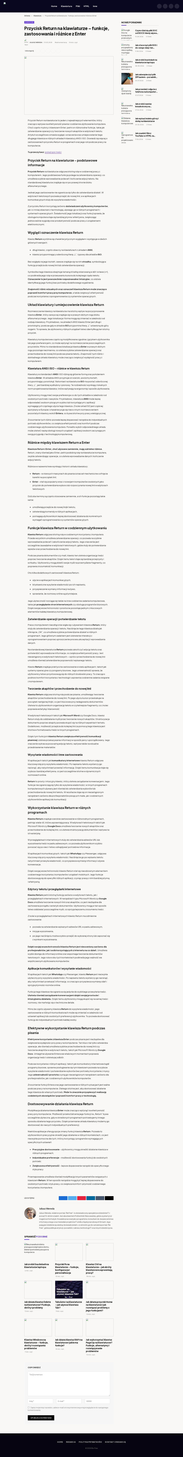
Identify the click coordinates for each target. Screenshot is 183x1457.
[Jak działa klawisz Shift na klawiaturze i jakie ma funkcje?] (69, 1327)
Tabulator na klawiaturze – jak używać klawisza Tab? (68, 1305)
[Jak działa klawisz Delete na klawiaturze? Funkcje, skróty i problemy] (38, 1290)
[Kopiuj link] (53, 51)
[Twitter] (15, 133)
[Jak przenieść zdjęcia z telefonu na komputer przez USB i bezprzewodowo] (127, 93)
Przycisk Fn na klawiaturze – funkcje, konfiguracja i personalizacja (67, 1268)
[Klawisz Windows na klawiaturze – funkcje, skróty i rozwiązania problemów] (38, 1327)
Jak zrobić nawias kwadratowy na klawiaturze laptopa (144, 105)
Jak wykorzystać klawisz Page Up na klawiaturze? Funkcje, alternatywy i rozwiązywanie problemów (99, 1345)
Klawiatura (66, 6)
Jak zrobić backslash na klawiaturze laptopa (36, 1265)
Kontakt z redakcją (115, 1442)
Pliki (78, 6)
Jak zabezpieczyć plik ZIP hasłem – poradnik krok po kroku (145, 75)
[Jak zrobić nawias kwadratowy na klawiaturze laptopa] (127, 108)
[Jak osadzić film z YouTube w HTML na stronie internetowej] (127, 137)
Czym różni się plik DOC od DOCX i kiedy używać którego (146, 31)
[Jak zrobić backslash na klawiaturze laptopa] (38, 1252)
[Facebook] (15, 126)
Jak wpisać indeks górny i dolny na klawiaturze (147, 119)
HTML (86, 6)
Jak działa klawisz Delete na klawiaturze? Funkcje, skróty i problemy (37, 1305)
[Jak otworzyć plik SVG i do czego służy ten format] (127, 49)
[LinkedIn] (15, 139)
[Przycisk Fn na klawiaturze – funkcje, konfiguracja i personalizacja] (69, 1252)
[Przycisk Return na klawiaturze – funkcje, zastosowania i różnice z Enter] (69, 85)
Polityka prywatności (90, 1442)
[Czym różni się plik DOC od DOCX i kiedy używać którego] (127, 34)
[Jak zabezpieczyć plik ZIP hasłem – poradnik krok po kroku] (127, 78)
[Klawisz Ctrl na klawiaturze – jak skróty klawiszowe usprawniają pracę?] (100, 1252)
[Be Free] (24, 6)
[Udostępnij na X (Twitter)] (43, 51)
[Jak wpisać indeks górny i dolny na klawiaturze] (127, 122)
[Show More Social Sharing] (58, 51)
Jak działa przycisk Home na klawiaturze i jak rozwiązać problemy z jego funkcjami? (99, 1306)
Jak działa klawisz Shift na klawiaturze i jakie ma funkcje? (69, 1342)
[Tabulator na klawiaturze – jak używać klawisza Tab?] (69, 1290)
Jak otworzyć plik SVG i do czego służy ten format (146, 46)
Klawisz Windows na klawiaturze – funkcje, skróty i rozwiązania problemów (36, 1344)
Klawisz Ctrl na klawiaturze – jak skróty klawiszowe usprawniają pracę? (99, 1268)
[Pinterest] (15, 145)
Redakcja (71, 1442)
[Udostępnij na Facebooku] (38, 51)
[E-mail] (15, 152)
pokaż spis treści (53, 152)
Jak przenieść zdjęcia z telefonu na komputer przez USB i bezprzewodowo (146, 90)
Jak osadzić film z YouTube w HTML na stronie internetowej (145, 134)
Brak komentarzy (61, 42)
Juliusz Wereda (36, 42)
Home (54, 6)
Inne (95, 6)
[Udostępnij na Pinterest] (48, 51)
